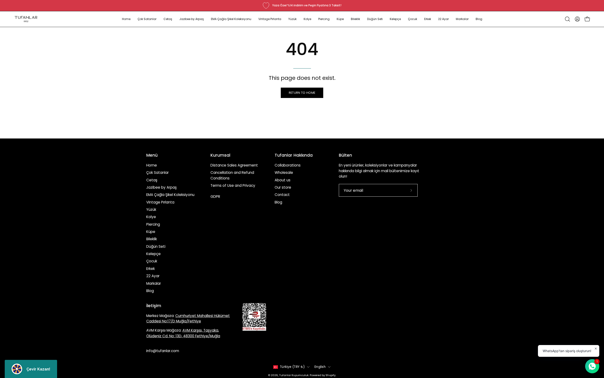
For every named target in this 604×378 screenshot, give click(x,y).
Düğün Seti (155, 246)
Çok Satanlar (157, 172)
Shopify (331, 375)
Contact (282, 194)
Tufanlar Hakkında (294, 155)
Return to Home (302, 93)
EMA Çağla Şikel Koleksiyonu (170, 194)
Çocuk (151, 261)
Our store (283, 187)
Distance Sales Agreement (234, 165)
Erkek (150, 268)
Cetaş (151, 180)
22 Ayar (152, 275)
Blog (150, 290)
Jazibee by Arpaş (161, 187)
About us (282, 180)
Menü (152, 155)
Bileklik (151, 238)
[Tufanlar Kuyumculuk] (26, 19)
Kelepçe (153, 253)
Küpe (150, 231)
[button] (147, 19)
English (320, 367)
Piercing (153, 224)
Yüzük (151, 209)
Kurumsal (220, 155)
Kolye (151, 216)
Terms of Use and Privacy (232, 185)
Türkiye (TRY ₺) (292, 367)
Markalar (153, 283)
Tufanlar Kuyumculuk (294, 375)
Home (151, 165)
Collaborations (288, 165)
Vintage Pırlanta (160, 202)
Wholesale (284, 172)
